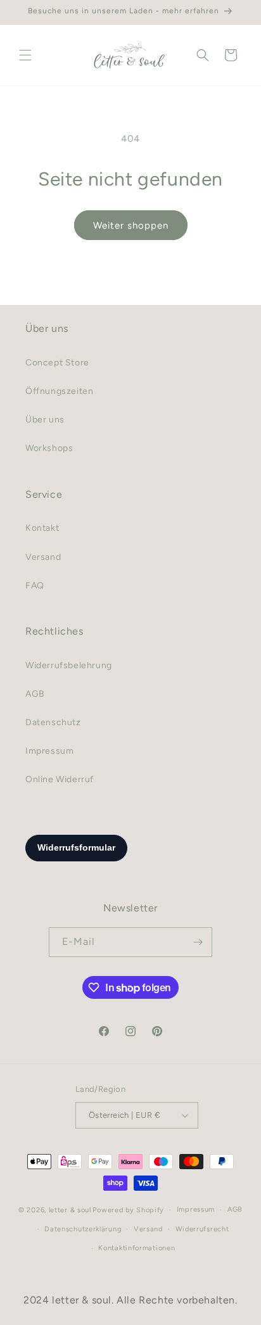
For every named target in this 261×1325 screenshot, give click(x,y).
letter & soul (70, 1210)
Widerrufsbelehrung (68, 665)
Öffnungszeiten (59, 391)
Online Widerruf (59, 779)
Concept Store (57, 362)
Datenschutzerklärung (82, 1229)
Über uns (45, 419)
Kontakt (42, 528)
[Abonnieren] (198, 942)
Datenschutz (53, 722)
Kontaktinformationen (136, 1248)
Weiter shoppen (131, 225)
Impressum (49, 750)
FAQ (34, 585)
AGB (35, 693)
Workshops (49, 448)
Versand (43, 557)
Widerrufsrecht (202, 1229)
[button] (25, 55)
